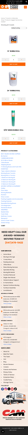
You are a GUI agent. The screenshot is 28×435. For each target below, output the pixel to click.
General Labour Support (11, 280)
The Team (6, 357)
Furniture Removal (9, 275)
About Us (6, 351)
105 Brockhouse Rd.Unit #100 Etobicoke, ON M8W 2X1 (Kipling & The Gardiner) (11, 300)
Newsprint (4, 218)
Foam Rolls (4, 214)
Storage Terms (8, 382)
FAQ (4, 359)
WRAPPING (4, 210)
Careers (6, 367)
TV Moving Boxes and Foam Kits (11, 167)
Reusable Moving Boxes (8, 203)
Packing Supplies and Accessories (12, 199)
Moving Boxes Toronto (8, 173)
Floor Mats (4, 190)
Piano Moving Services (10, 267)
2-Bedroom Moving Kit (8, 180)
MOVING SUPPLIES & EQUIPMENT (10, 186)
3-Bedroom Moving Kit (8, 182)
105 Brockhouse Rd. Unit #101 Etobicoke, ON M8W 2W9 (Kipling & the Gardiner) (11, 313)
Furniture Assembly (9, 288)
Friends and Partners (10, 369)
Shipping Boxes (6, 165)
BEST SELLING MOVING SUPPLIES (10, 154)
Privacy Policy (7, 372)
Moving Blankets (6, 192)
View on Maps (7, 303)
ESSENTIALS (4, 169)
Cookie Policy (7, 380)
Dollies (3, 188)
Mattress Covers (6, 216)
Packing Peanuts (6, 201)
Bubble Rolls (5, 212)
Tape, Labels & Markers (8, 171)
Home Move (7, 254)
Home (3, 18)
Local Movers (7, 290)
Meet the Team (8, 354)
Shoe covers (5, 197)
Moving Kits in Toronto (8, 175)
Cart (13, 3)
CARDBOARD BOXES (7, 158)
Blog (4, 362)
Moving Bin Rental (9, 272)
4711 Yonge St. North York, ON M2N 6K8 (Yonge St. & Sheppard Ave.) (11, 341)
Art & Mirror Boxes (6, 160)
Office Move (7, 264)
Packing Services (8, 262)
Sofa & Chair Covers (7, 220)
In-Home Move (8, 283)
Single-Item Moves (9, 277)
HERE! (21, 1)
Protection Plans (8, 377)
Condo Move (7, 259)
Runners (3, 195)
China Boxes (5, 162)
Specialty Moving (8, 270)
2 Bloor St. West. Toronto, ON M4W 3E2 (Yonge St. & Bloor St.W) (10, 327)
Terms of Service (8, 375)
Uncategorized (5, 205)
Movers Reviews (8, 364)
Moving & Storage (9, 257)
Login (8, 3)
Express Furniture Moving (11, 285)
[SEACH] (26, 1)
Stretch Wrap (5, 223)
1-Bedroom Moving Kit (8, 177)
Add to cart (14, 64)
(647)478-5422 (14, 242)
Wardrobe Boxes (6, 207)
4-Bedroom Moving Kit (8, 184)
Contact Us (19, 3)
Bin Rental (4, 156)
